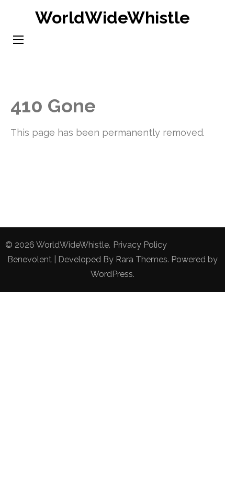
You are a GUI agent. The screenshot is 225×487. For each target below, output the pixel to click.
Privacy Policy (140, 245)
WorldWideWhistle (112, 17)
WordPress (112, 274)
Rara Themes (141, 259)
